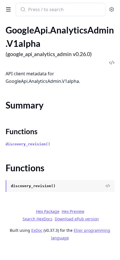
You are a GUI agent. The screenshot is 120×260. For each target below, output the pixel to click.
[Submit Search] (22, 10)
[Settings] (111, 9)
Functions (21, 131)
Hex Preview (73, 211)
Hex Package (47, 211)
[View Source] (108, 186)
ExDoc (36, 230)
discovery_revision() (28, 144)
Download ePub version (77, 219)
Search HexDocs (37, 219)
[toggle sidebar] (7, 9)
